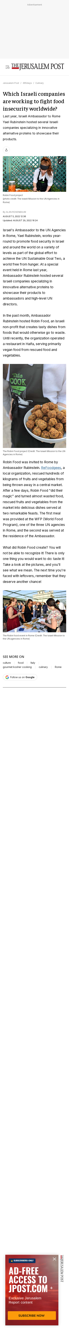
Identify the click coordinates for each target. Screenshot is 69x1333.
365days (27, 83)
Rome (58, 667)
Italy (33, 662)
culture (7, 662)
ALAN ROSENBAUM (16, 212)
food (21, 662)
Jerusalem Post (11, 83)
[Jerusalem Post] (37, 67)
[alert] (31, 1292)
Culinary (39, 83)
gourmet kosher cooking (17, 667)
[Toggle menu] (7, 67)
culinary (43, 667)
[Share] (6, 149)
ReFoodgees (51, 468)
